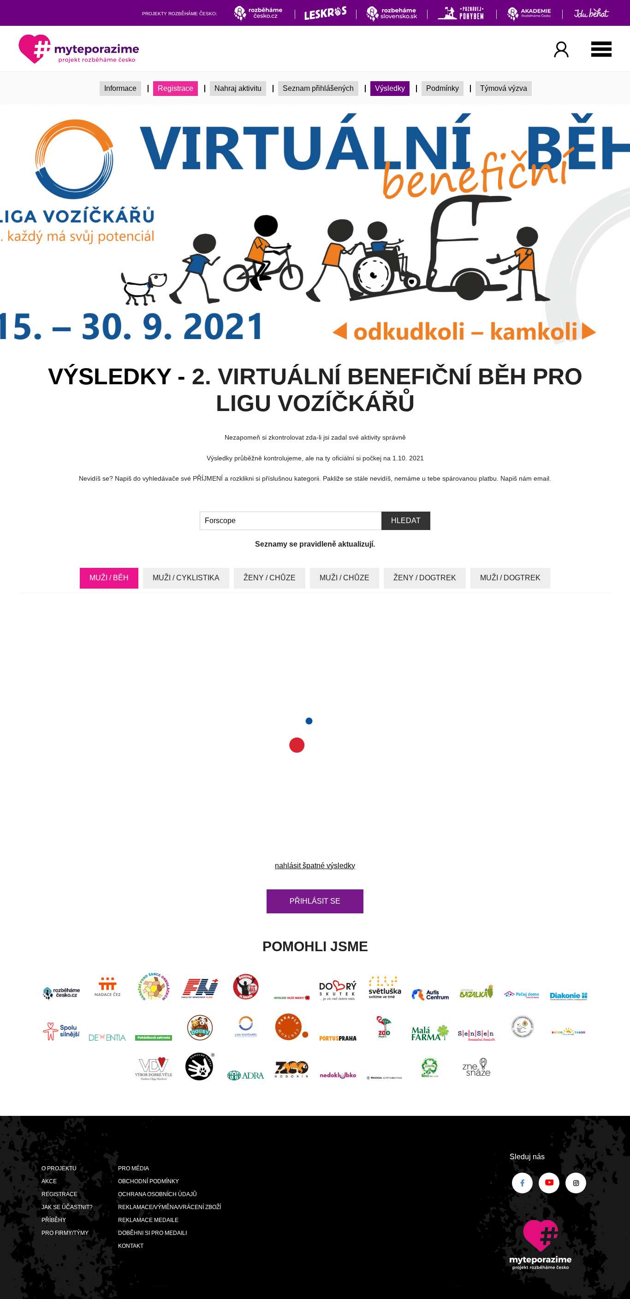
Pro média (133, 1168)
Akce (49, 1181)
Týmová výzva (503, 88)
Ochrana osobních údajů (157, 1194)
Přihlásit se (315, 901)
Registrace (175, 88)
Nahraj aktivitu (238, 88)
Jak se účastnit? (67, 1207)
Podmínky (442, 88)
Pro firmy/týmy (65, 1233)
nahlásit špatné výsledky (315, 866)
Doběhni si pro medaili (152, 1233)
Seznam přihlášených (318, 88)
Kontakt (130, 1246)
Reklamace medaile (148, 1220)
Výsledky (390, 88)
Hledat (406, 520)
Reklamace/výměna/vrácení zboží (169, 1207)
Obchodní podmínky (148, 1181)
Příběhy (54, 1220)
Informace (120, 88)
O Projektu (59, 1168)
